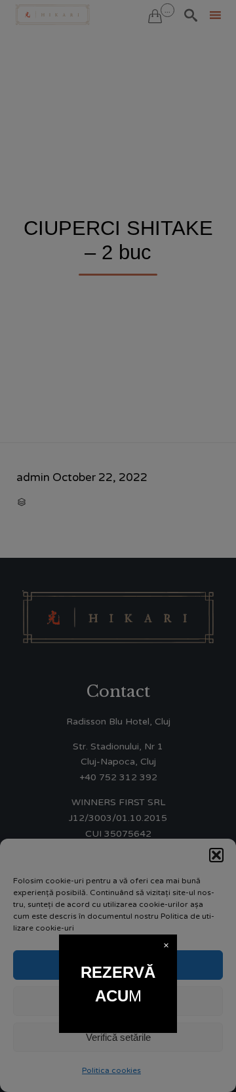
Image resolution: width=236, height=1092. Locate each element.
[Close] (166, 945)
